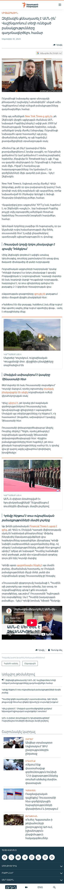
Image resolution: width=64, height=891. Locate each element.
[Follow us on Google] (52, 857)
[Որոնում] (54, 887)
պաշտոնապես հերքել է (29, 565)
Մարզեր (29, 739)
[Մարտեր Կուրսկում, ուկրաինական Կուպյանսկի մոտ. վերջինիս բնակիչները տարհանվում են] (32, 335)
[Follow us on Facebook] (4, 857)
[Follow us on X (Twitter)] (11, 857)
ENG (40, 887)
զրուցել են (40, 293)
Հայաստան (30, 790)
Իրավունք (30, 761)
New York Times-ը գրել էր (38, 116)
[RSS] (38, 857)
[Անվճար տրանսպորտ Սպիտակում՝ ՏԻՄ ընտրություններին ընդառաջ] (14, 742)
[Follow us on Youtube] (18, 857)
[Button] (57, 45)
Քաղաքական (31, 816)
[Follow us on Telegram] (25, 857)
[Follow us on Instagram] (32, 857)
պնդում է (13, 402)
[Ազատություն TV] (26, 887)
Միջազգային (10, 12)
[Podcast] (45, 857)
